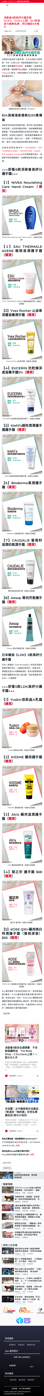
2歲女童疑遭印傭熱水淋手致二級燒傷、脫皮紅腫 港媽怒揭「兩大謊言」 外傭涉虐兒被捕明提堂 (28, 1207)
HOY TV (12, 1)
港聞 (23, 1193)
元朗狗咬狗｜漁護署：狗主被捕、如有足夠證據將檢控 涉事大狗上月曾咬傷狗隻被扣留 (28, 1198)
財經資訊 (21, 1345)
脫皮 (21, 69)
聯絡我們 (31, 1380)
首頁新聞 (30, 1193)
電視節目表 (31, 1345)
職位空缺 (22, 1380)
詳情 (18, 1145)
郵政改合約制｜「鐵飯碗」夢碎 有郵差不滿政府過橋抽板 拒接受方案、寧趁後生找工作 (28, 1224)
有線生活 (7, 1168)
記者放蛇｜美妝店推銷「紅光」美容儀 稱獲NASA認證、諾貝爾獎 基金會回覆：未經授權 (28, 1298)
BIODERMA (30, 147)
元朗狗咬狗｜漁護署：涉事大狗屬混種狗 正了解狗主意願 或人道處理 (28, 1288)
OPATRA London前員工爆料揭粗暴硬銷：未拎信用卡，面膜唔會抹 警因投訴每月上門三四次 (28, 1189)
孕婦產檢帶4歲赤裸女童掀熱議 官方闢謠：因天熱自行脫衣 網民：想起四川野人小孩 (28, 1233)
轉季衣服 (17, 66)
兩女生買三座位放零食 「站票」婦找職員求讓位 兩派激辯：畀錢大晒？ (28, 1270)
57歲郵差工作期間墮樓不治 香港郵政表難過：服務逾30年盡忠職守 (28, 1216)
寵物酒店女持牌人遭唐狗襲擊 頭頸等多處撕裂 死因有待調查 (28, 1250)
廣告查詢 (13, 1380)
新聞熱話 (25, 1202)
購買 (8, 255)
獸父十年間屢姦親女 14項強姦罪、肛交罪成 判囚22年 (28, 1260)
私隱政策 (14, 1388)
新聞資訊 (17, 1193)
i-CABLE (4, 1)
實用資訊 (7, 1163)
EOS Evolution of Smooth (12, 154)
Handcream (6, 73)
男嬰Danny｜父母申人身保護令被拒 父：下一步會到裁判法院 (28, 1279)
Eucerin (37, 151)
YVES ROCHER (25, 151)
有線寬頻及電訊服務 (23, 1)
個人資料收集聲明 (25, 1388)
